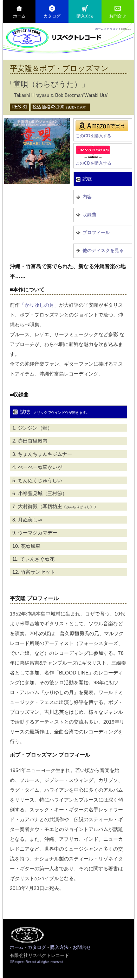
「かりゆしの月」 (39, 305)
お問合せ (117, 16)
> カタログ (111, 29)
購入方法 (85, 16)
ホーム (19, 16)
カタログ (52, 16)
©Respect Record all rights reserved (36, 962)
